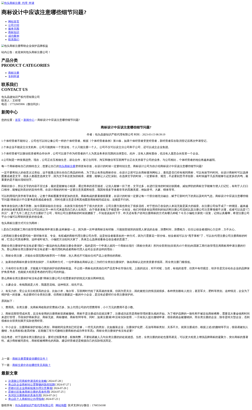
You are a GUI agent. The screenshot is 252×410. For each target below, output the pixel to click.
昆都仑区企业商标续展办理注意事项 (30, 388)
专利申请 (13, 76)
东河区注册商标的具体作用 (24, 395)
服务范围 (13, 28)
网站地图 (61, 405)
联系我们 (13, 39)
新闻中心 (28, 119)
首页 (18, 119)
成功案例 (13, 35)
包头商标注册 (67, 166)
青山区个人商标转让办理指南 (26, 398)
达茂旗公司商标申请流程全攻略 (27, 380)
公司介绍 (13, 25)
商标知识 (13, 32)
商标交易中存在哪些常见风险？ (31, 365)
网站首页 (13, 21)
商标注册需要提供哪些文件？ (30, 358)
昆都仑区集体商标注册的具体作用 (28, 391)
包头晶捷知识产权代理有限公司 (34, 405)
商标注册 (13, 72)
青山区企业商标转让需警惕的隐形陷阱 (31, 384)
